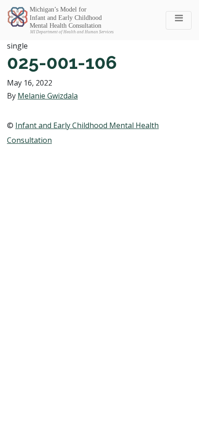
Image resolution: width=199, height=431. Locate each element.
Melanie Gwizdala (48, 96)
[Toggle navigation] (179, 20)
